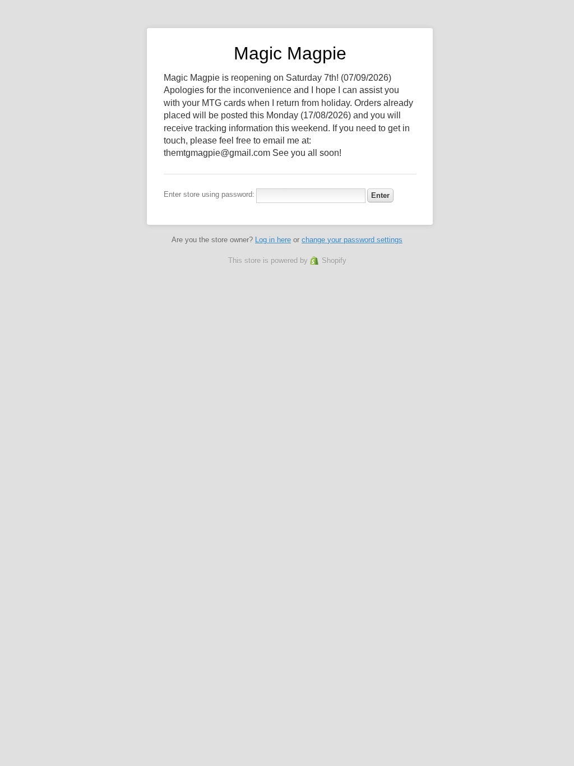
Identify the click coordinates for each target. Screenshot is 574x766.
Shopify (334, 260)
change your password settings (352, 240)
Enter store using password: (209, 194)
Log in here (273, 240)
